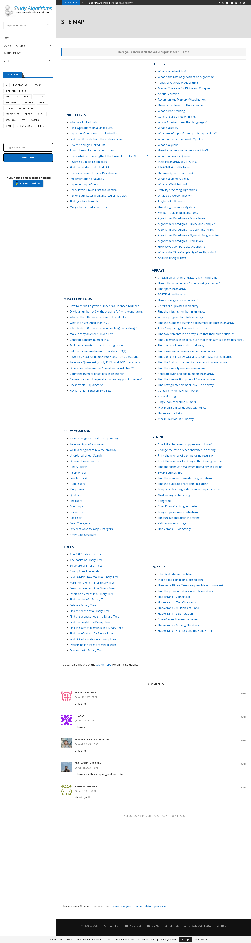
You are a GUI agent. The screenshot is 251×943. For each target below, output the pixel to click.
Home (6, 38)
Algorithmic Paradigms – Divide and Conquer (186, 224)
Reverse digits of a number (87, 444)
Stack (8, 126)
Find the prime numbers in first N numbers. (185, 591)
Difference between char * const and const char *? (102, 368)
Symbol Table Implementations (178, 213)
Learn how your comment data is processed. (139, 906)
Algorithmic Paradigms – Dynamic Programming (188, 235)
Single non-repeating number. (177, 402)
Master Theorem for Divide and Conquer (184, 88)
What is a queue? (169, 145)
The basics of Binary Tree (86, 560)
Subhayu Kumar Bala (88, 763)
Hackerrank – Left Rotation (175, 613)
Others (9, 108)
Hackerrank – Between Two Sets (90, 390)
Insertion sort (78, 472)
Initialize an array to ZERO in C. (177, 162)
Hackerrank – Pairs (170, 413)
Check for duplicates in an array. (178, 306)
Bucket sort (77, 512)
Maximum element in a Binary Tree (92, 582)
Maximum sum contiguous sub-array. (182, 407)
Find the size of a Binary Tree (88, 599)
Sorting (35, 120)
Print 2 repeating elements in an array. (182, 328)
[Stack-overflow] (240, 2)
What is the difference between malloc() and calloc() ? (103, 328)
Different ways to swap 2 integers (91, 529)
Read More (200, 939)
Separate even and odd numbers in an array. (186, 374)
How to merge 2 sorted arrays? (178, 300)
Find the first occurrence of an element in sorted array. (192, 362)
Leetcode (28, 102)
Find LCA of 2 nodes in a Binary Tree (93, 639)
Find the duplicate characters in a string (183, 484)
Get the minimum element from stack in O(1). (98, 351)
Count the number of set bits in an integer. (97, 374)
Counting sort (79, 506)
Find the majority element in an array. (182, 368)
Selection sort (78, 478)
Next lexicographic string (174, 495)
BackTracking (20, 85)
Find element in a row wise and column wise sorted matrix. (195, 357)
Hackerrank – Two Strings (174, 529)
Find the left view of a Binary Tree (91, 633)
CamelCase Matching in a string (178, 506)
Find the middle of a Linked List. (90, 167)
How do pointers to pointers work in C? (183, 150)
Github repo (103, 664)
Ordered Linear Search (84, 461)
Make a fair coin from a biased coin (180, 580)
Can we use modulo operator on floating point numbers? (106, 379)
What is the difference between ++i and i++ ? (98, 317)
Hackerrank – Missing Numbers (178, 625)
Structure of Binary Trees (86, 565)
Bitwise (37, 85)
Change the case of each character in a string (187, 450)
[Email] (232, 2)
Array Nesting (167, 396)
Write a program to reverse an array (93, 450)
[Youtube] (227, 2)
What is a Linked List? (83, 122)
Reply (243, 693)
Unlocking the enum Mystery (176, 207)
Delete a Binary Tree (83, 605)
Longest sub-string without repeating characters (189, 489)
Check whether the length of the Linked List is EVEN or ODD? (109, 156)
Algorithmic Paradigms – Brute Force (181, 218)
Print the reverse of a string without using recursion (191, 461)
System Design (12, 53)
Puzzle (28, 114)
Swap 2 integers (80, 523)
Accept (186, 939)
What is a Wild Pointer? (172, 184)
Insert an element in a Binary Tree (92, 594)
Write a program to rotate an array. (180, 317)
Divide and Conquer (16, 91)
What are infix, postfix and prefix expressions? (187, 133)
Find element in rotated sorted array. (181, 345)
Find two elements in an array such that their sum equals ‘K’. (196, 334)
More (6, 61)
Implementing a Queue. (85, 184)
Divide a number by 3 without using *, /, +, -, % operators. (106, 311)
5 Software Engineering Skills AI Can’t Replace (116, 3)
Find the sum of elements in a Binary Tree (96, 628)
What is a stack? (168, 128)
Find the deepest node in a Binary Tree (94, 616)
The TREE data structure (85, 554)
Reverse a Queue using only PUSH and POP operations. (105, 362)
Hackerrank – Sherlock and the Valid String (185, 631)
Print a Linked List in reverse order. (92, 150)
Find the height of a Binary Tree (90, 622)
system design (24, 126)
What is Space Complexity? (175, 195)
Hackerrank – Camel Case (174, 597)
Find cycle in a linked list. (85, 201)
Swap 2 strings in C (170, 472)
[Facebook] (219, 2)
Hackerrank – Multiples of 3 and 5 (179, 608)
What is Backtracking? (172, 111)
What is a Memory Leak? (173, 179)
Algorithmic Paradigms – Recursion (180, 241)
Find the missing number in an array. (181, 311)
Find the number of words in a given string (185, 478)
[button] (82, 2)
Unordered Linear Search (86, 455)
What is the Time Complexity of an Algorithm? (187, 252)
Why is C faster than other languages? (182, 122)
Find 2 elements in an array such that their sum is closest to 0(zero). (201, 340)
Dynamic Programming (17, 96)
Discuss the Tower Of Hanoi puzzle (180, 105)
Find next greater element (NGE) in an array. (186, 385)
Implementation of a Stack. (87, 179)
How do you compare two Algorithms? (182, 246)
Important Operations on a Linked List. (94, 133)
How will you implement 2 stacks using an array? (189, 283)
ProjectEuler (12, 114)
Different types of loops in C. (176, 173)
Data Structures (14, 45)
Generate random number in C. (89, 340)
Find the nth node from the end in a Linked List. (100, 139)
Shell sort (76, 501)
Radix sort (76, 518)
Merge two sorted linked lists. (88, 207)
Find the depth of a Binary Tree (90, 611)
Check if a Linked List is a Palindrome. (93, 173)
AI (6, 85)
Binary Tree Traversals (84, 571)
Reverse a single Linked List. (88, 145)
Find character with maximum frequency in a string (190, 467)
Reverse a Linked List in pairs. (88, 162)
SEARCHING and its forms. (174, 167)
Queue (41, 114)
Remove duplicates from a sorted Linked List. (98, 195)
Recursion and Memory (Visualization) (182, 99)
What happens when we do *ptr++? (180, 139)
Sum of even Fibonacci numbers (178, 619)
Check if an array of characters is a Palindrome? (188, 277)
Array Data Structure (83, 535)
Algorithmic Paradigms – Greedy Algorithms (186, 229)
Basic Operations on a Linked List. (91, 128)
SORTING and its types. (172, 294)
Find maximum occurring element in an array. (186, 351)
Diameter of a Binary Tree (86, 650)
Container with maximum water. (178, 390)
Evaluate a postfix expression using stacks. (97, 345)
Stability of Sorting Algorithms (177, 190)
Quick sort (76, 495)
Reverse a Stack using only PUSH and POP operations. (104, 357)
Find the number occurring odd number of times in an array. (196, 323)
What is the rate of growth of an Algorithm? (186, 77)
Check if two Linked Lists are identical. (94, 190)
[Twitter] (223, 2)
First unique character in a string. (179, 518)
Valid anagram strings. (172, 523)
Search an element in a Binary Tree (92, 588)
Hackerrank (12, 102)
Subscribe (28, 157)
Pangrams (164, 501)
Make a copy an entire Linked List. (91, 334)
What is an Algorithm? (172, 71)
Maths (42, 102)
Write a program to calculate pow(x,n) (94, 438)
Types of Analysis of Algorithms (178, 83)
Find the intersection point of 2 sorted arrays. (187, 379)
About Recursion (168, 94)
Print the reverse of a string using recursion (186, 455)
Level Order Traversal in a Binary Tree (94, 577)
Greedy (39, 96)
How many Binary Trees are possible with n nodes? (190, 585)
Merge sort (77, 489)
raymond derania (86, 786)
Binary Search (78, 467)
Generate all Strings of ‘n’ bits (177, 116)
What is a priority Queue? (174, 156)
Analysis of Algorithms (172, 258)
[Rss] (244, 2)
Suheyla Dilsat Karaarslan (92, 739)
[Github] (236, 2)
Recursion (11, 120)
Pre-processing (27, 108)
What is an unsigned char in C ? (89, 323)
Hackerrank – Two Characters (177, 602)
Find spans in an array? (172, 289)
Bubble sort (77, 484)
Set (23, 120)
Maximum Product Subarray (176, 419)
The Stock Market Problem (175, 574)
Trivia (41, 126)
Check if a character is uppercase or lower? (185, 444)
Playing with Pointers (171, 201)
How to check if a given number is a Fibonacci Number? (105, 306)
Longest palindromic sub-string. (178, 512)
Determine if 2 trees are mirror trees (93, 645)
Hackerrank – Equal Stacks (86, 385)
